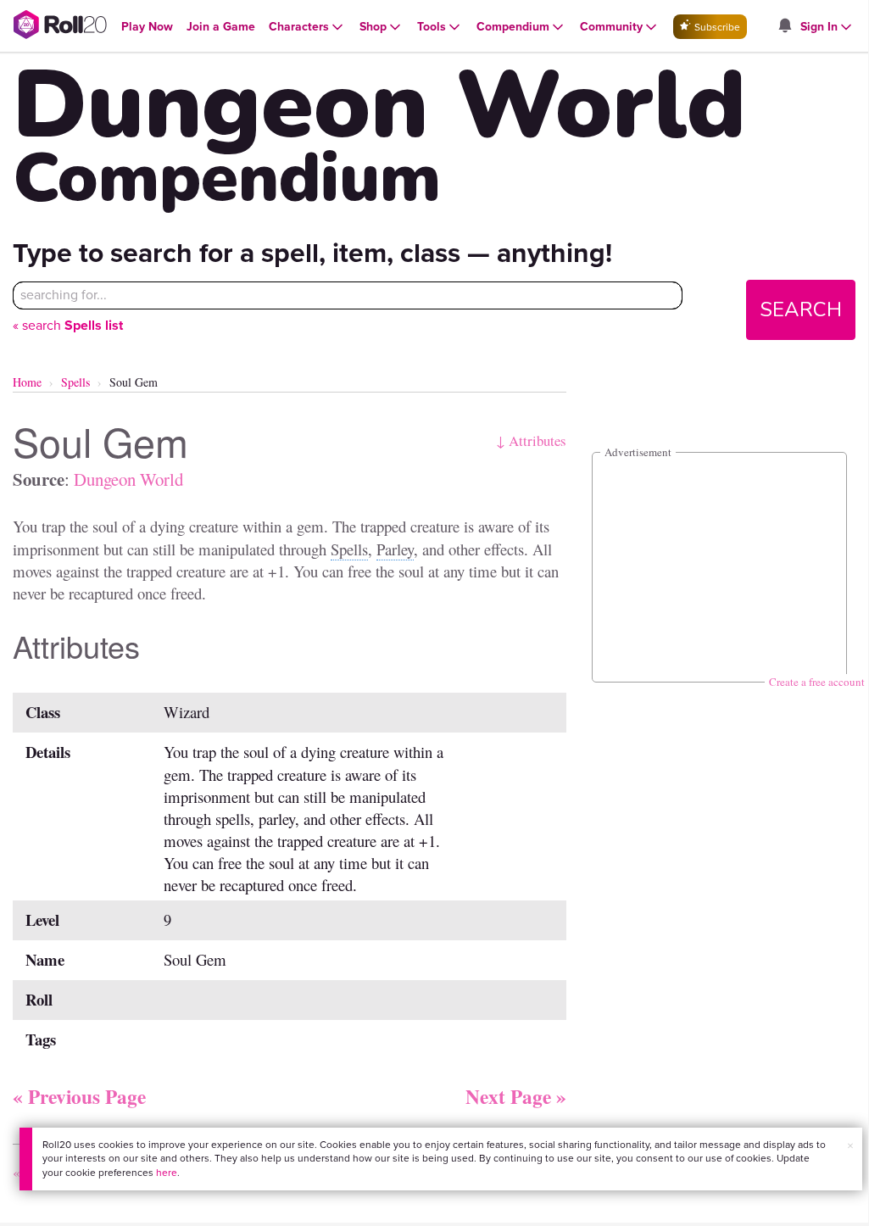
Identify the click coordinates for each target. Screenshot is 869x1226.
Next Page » (515, 1096)
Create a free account (817, 681)
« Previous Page (79, 1096)
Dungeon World (128, 479)
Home (27, 382)
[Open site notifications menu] (784, 26)
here (166, 1172)
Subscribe (716, 27)
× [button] (850, 1146)
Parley (395, 549)
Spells (75, 382)
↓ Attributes (531, 440)
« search (68, 325)
